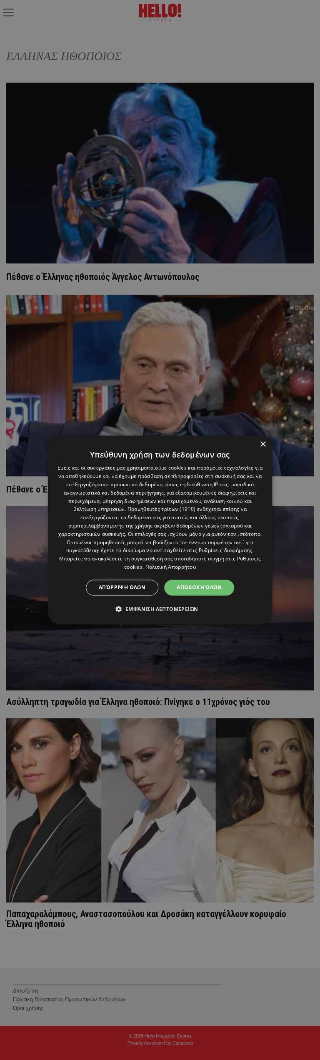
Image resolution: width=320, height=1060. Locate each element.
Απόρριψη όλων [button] (122, 587)
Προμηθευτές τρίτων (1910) (162, 509)
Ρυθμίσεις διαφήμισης (225, 550)
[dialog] (160, 529)
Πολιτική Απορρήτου (170, 566)
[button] (160, 609)
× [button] (263, 444)
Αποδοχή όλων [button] (199, 587)
